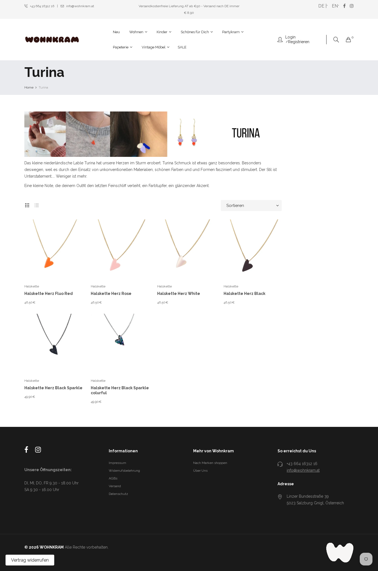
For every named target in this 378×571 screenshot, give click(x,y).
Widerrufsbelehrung (124, 471)
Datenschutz (118, 494)
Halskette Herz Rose (111, 293)
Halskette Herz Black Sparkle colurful (120, 390)
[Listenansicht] (36, 204)
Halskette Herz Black (244, 293)
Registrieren (298, 42)
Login (290, 37)
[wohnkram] (52, 39)
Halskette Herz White (178, 293)
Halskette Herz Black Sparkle (53, 388)
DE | (322, 6)
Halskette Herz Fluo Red (48, 293)
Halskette (31, 286)
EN (335, 6)
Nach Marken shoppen (210, 463)
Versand (115, 486)
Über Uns (200, 471)
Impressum (117, 463)
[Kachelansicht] (27, 204)
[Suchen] (336, 40)
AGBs (113, 478)
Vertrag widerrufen (30, 560)
